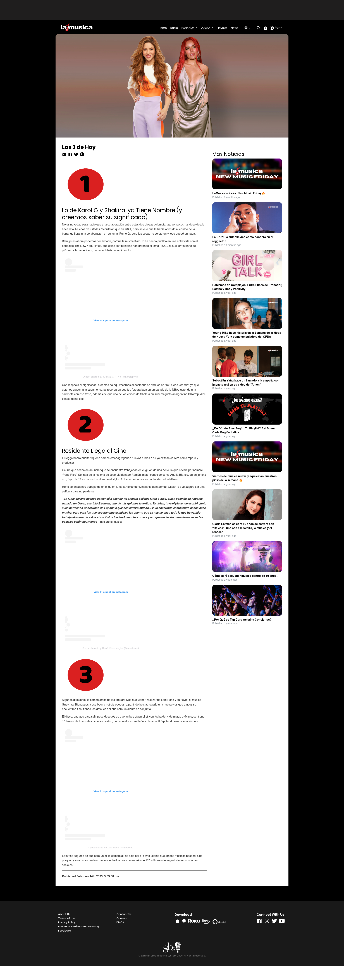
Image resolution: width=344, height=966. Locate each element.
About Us (64, 914)
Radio (174, 28)
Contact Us (124, 914)
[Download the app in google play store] (184, 921)
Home (163, 28)
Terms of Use (66, 918)
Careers (121, 918)
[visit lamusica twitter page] (274, 922)
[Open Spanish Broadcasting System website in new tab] (172, 947)
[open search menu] (257, 28)
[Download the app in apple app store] (177, 921)
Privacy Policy (66, 922)
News (234, 28)
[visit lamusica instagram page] (267, 922)
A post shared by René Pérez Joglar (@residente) (110, 648)
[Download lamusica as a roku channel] (194, 921)
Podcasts (188, 28)
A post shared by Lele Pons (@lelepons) (110, 847)
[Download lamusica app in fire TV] (206, 921)
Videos (206, 28)
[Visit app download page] (265, 28)
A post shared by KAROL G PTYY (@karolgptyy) (110, 376)
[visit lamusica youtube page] (282, 922)
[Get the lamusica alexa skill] (220, 920)
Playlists (222, 28)
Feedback (64, 930)
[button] (84, 927)
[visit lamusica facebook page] (259, 922)
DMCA (120, 922)
